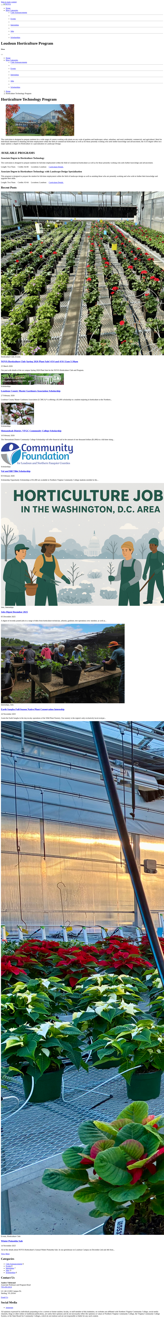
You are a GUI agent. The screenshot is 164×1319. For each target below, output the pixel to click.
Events (13, 19)
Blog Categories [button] (12, 10)
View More (5, 1254)
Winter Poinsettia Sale (12, 1241)
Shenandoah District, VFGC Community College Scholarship (31, 431)
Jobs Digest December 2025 (14, 612)
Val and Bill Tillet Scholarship (15, 471)
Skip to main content (9, 2)
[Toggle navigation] (2, 4)
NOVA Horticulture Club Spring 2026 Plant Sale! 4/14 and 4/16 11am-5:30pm (39, 361)
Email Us (4, 1297)
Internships (15, 25)
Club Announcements (19, 13)
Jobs (12, 31)
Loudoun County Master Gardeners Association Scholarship (31, 391)
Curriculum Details (56, 167)
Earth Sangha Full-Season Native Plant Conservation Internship (32, 709)
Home (8, 8)
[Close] (2, 54)
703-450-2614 (6, 1287)
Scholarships (15, 37)
